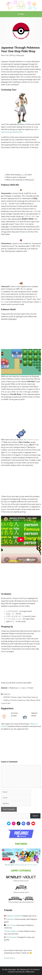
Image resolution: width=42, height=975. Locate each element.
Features (6, 694)
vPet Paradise (11, 937)
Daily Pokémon (12, 931)
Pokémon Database (13, 916)
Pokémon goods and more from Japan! (21, 865)
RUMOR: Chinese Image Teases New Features (20, 697)
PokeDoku (10, 919)
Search (35, 816)
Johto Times (11, 925)
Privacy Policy (9, 958)
